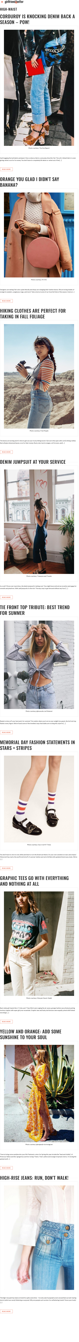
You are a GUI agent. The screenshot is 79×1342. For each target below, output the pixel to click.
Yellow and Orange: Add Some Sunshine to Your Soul (30, 1034)
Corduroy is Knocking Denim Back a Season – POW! (37, 19)
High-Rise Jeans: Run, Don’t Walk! (34, 1177)
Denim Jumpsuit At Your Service (33, 461)
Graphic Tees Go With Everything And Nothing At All (34, 881)
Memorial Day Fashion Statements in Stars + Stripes (37, 745)
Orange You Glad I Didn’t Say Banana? (29, 182)
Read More (6, 169)
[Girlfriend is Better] (14, 3)
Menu (2, 3)
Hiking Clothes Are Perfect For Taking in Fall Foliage (33, 313)
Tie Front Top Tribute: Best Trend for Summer (35, 610)
